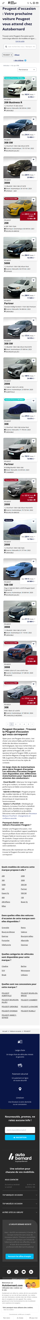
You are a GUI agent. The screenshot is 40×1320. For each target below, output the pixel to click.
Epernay (5, 936)
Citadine (5, 966)
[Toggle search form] (28, 3)
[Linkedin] (31, 1272)
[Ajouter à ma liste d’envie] (33, 79)
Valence (24, 932)
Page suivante (33, 724)
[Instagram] (16, 1272)
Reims (23, 928)
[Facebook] (9, 1272)
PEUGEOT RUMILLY (28, 1011)
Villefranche (6, 945)
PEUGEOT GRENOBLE (10, 1006)
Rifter (4, 906)
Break (4, 975)
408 (3, 897)
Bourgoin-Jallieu (27, 936)
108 (22, 897)
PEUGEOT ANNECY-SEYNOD (9, 1016)
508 (3, 889)
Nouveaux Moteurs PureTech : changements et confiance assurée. (19, 815)
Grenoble (5, 928)
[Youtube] (24, 1272)
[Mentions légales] (34, 94)
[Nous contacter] (37, 3)
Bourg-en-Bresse (8, 932)
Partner (24, 889)
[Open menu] (3, 3)
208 (3, 876)
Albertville (25, 940)
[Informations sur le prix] (34, 97)
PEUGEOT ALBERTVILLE (6, 994)
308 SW (24, 885)
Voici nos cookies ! (9, 1309)
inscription (21, 1137)
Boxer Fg (24, 902)
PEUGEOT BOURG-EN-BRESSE (29, 994)
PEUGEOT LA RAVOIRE (29, 1006)
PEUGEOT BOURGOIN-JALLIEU (10, 1001)
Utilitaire (24, 975)
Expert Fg (5, 893)
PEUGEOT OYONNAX (9, 1011)
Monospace (25, 970)
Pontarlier (6, 940)
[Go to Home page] (12, 3)
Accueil (4, 1031)
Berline (23, 966)
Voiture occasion (15, 1031)
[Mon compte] (33, 3)
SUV (3, 970)
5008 (3, 885)
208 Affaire (6, 902)
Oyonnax (24, 945)
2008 (23, 876)
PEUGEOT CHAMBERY (29, 1000)
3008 (23, 880)
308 (3, 880)
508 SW (24, 893)
